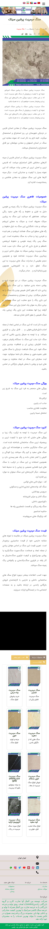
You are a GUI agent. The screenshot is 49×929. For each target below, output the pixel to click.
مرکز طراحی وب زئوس (19, 927)
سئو (27, 927)
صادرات (44, 886)
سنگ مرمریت (21, 29)
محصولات (11, 886)
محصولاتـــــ (30, 29)
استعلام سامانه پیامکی (9, 890)
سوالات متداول (42, 889)
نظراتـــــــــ (38, 662)
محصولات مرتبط (38, 657)
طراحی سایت (33, 927)
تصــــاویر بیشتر (20, 657)
